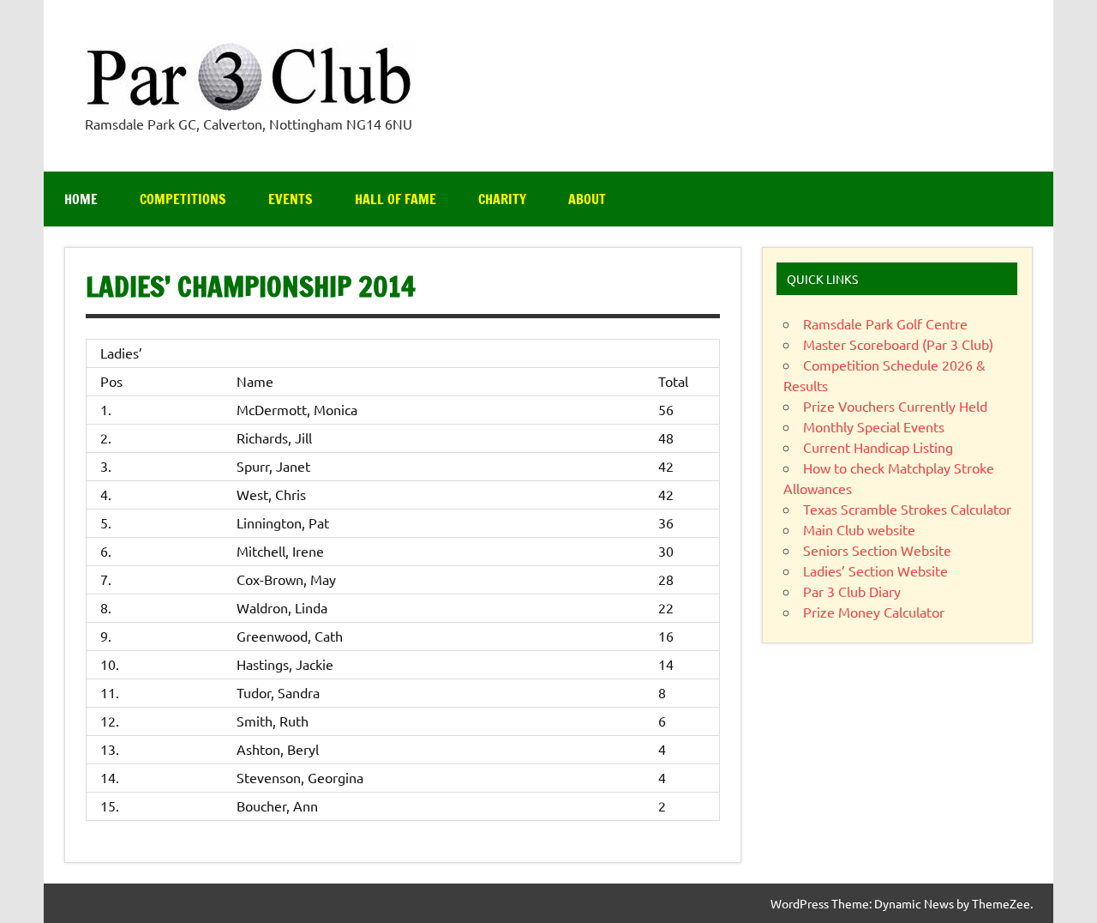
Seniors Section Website (877, 549)
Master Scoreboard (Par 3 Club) (898, 344)
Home (81, 199)
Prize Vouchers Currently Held (895, 405)
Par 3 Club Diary (852, 591)
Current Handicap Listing (878, 446)
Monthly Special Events (873, 426)
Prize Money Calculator (873, 611)
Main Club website (859, 529)
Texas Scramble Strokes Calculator (907, 508)
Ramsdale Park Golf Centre (885, 323)
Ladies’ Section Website (875, 570)
